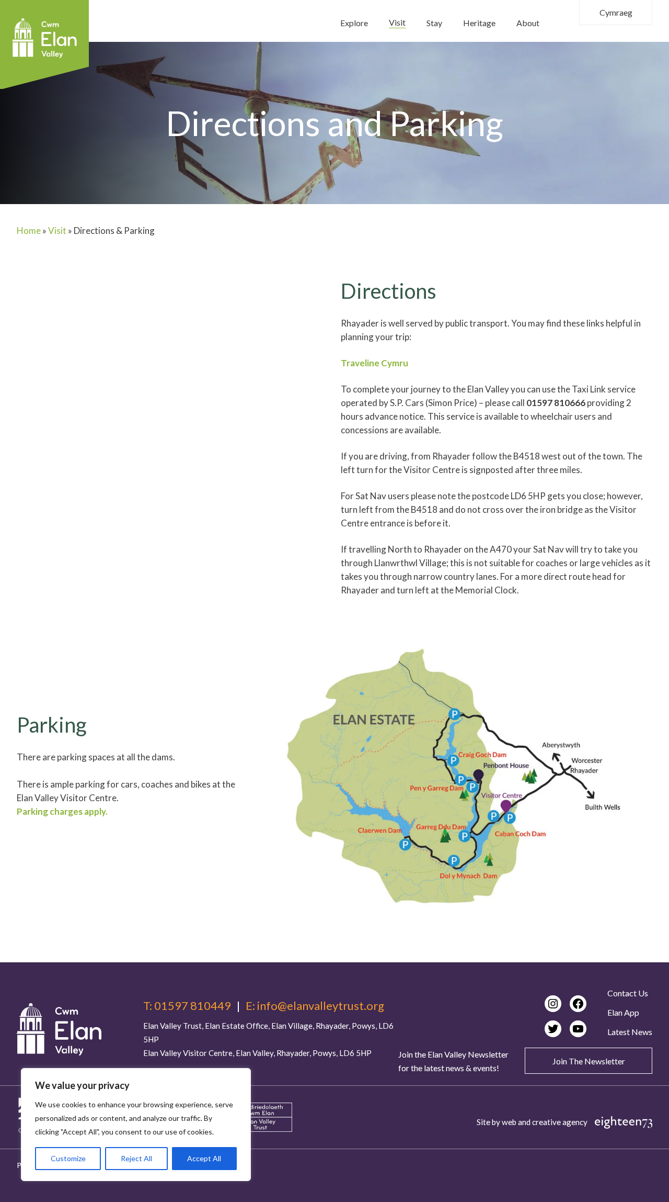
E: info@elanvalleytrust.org (315, 1006)
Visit (57, 230)
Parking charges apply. (62, 811)
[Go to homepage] (59, 1029)
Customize (68, 1158)
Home (29, 230)
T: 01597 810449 (187, 1006)
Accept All (204, 1158)
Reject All (136, 1158)
